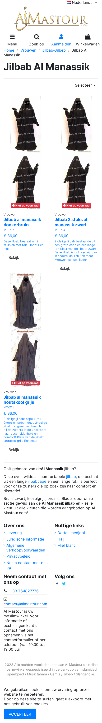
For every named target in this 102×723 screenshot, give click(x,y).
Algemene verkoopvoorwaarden (25, 547)
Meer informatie (64, 703)
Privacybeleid (18, 556)
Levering (14, 532)
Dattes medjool (71, 532)
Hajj (60, 539)
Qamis (55, 674)
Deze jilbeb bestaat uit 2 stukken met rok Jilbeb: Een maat (23, 245)
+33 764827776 (24, 591)
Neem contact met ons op (26, 565)
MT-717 (9, 230)
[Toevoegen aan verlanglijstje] (22, 207)
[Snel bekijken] (31, 207)
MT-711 (9, 407)
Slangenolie (85, 674)
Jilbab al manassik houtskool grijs (22, 400)
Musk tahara (37, 674)
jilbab (71, 476)
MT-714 (60, 230)
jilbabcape (37, 481)
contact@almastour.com (25, 603)
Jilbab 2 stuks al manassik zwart (71, 222)
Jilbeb (68, 674)
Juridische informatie (25, 539)
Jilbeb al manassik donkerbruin (22, 222)
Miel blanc (66, 545)
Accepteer (20, 714)
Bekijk (14, 257)
